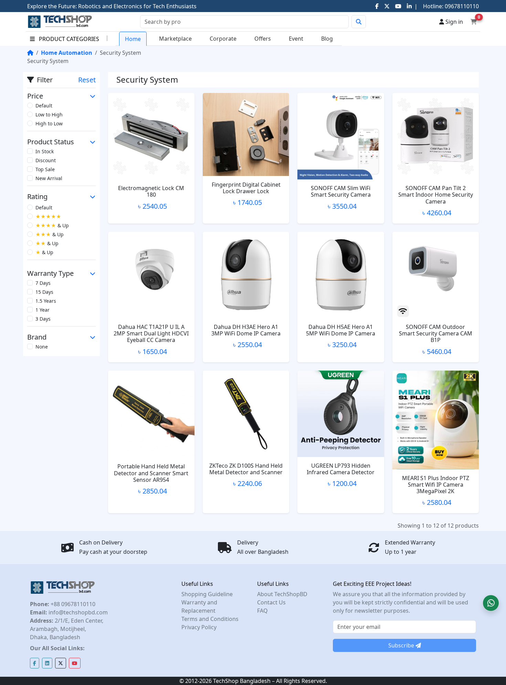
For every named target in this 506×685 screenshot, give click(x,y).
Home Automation (66, 52)
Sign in (453, 21)
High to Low (49, 123)
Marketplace (175, 38)
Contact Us (271, 602)
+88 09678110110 (72, 604)
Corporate (223, 38)
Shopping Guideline (207, 594)
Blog (327, 38)
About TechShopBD (282, 594)
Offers (262, 38)
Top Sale (45, 169)
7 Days (43, 283)
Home (133, 39)
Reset (87, 79)
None (41, 346)
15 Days (44, 292)
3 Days (43, 318)
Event (296, 38)
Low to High (49, 114)
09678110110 (461, 6)
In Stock (44, 151)
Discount (45, 160)
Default (43, 105)
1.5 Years (45, 301)
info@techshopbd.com (77, 612)
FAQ (262, 610)
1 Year (42, 310)
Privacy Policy (199, 627)
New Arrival (48, 178)
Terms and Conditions (210, 619)
